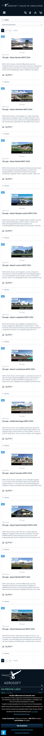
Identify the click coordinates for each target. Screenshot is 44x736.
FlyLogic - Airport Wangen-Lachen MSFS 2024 (19, 213)
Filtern (6, 20)
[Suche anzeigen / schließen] (25, 12)
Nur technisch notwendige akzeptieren (22, 730)
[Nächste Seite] (6, 30)
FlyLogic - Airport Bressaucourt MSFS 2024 (18, 629)
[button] (3, 732)
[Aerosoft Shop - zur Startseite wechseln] (22, 6)
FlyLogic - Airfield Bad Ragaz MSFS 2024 (17, 421)
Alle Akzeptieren (22, 726)
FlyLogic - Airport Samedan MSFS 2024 (17, 473)
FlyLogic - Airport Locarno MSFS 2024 (16, 265)
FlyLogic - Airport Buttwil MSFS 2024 (16, 161)
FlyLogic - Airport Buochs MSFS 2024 (16, 57)
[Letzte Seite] (10, 30)
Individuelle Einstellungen (22, 733)
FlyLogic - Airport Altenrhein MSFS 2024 (17, 109)
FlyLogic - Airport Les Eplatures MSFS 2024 (18, 369)
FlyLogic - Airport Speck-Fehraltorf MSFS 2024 (19, 525)
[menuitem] (4, 12)
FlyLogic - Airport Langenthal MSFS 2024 (17, 317)
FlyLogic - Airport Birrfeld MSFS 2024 (16, 577)
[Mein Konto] (35, 12)
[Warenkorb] (40, 12)
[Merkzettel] (30, 12)
